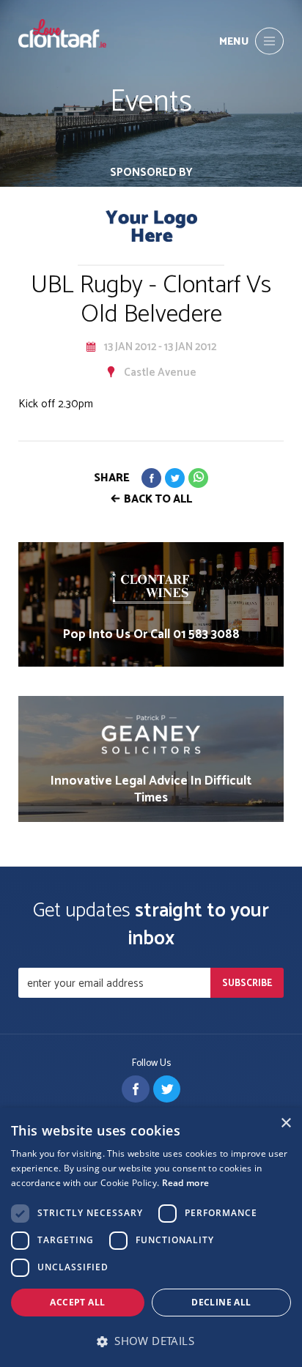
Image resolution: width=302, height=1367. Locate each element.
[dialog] (151, 1237)
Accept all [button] (77, 1302)
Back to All (158, 499)
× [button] (285, 1123)
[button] (151, 1341)
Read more (186, 1183)
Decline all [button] (221, 1302)
